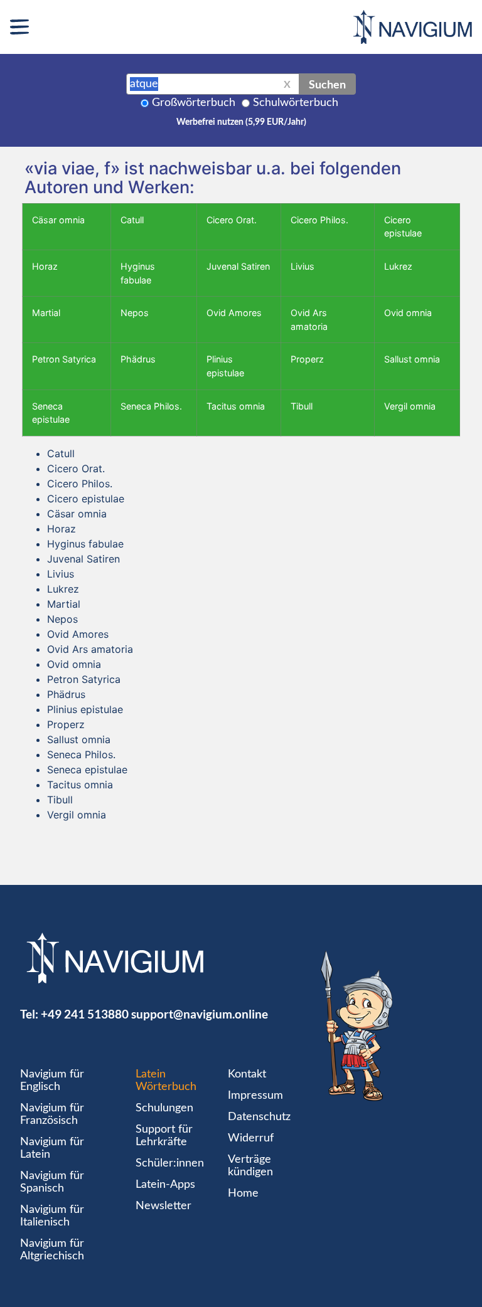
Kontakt (247, 1074)
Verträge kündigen (250, 1166)
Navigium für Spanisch (52, 1182)
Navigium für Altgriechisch (52, 1250)
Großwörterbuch (193, 102)
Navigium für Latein (52, 1148)
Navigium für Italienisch (52, 1216)
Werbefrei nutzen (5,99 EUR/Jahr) (241, 122)
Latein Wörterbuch (166, 1081)
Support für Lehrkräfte (164, 1136)
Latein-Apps (165, 1184)
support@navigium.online (199, 1014)
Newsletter (163, 1206)
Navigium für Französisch (52, 1114)
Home (243, 1193)
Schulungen (164, 1108)
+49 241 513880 (85, 1014)
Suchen (327, 84)
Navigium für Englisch (52, 1081)
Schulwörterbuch (295, 102)
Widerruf (251, 1138)
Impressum (255, 1095)
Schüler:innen (170, 1163)
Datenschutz (259, 1117)
